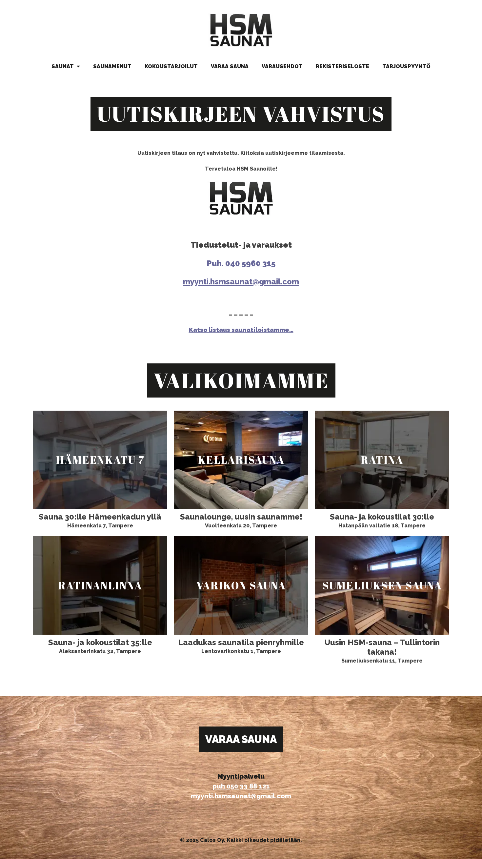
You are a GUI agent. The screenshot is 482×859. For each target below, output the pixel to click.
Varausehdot (282, 66)
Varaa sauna (230, 66)
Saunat (63, 66)
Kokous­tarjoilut (171, 66)
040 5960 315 (250, 263)
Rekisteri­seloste (342, 66)
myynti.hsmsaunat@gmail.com (241, 281)
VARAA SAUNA (241, 739)
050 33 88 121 (248, 786)
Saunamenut (112, 66)
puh (219, 786)
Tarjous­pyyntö (406, 66)
